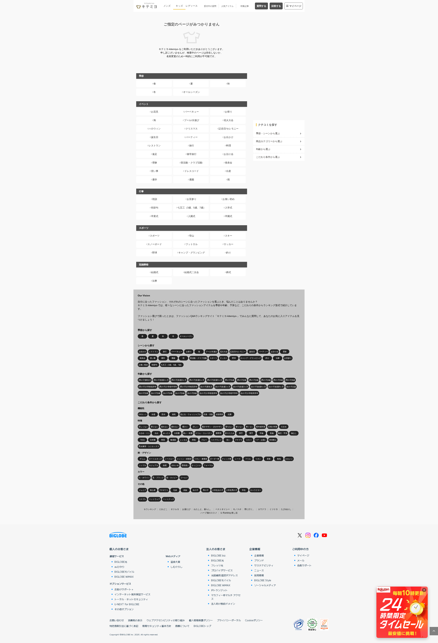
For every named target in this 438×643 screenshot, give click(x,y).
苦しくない (143, 427)
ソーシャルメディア (265, 585)
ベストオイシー (222, 509)
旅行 (191, 145)
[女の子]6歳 (192, 393)
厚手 (241, 433)
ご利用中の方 (300, 549)
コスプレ (142, 499)
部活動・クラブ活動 (191, 162)
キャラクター (255, 490)
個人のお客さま (119, 549)
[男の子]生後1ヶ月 (161, 380)
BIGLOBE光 (120, 561)
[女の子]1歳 (291, 387)
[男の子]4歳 (266, 380)
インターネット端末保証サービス (132, 594)
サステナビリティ (263, 565)
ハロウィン (155, 128)
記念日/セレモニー (229, 128)
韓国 (163, 440)
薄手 (251, 433)
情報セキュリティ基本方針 (156, 626)
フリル (248, 459)
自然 (165, 465)
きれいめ (175, 465)
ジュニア (142, 490)
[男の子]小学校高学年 (189, 387)
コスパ (249, 440)
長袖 (272, 433)
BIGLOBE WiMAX (124, 576)
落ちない (229, 427)
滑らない (154, 427)
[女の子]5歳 (180, 393)
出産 (228, 171)
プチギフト (164, 490)
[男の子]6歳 (290, 380)
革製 (268, 459)
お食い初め (229, 199)
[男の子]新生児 (145, 380)
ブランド (259, 560)
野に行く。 (249, 509)
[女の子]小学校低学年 (208, 393)
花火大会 (228, 120)
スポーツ (154, 235)
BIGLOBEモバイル (124, 571)
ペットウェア (154, 499)
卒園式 (228, 216)
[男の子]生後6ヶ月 (196, 380)
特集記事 (245, 6)
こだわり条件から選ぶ (268, 157)
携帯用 (218, 433)
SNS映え (273, 440)
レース (238, 459)
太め (156, 433)
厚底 (194, 440)
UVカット (143, 414)
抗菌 (229, 414)
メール (300, 560)
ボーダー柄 (214, 459)
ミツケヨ (273, 509)
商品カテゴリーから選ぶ (269, 141)
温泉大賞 (175, 561)
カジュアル (153, 465)
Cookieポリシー (254, 620)
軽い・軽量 (188, 433)
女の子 (195, 490)
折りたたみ (229, 433)
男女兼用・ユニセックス (149, 446)
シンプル (142, 465)
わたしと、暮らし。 (203, 509)
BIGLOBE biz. (218, 555)
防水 (163, 414)
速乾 (174, 414)
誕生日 (154, 137)
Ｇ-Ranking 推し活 (228, 513)
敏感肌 (173, 440)
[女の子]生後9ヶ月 (276, 387)
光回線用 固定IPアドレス (224, 575)
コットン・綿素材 (184, 459)
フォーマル (208, 465)
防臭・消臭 (208, 414)
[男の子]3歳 (254, 380)
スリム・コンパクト (203, 433)
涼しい (195, 427)
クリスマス (192, 128)
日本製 (153, 440)
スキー (228, 235)
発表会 (228, 162)
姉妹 (185, 490)
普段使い (185, 465)
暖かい (185, 427)
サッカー (228, 244)
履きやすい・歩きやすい (212, 427)
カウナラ (262, 509)
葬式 (228, 272)
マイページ (295, 6)
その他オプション (124, 609)
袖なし (294, 433)
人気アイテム (227, 6)
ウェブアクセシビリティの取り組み (165, 620)
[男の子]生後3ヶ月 (178, 380)
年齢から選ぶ (263, 149)
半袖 (261, 433)
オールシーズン (191, 92)
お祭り (228, 111)
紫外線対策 (260, 427)
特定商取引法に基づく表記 (124, 626)
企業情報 (254, 549)
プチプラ (238, 440)
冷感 (153, 414)
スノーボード (154, 244)
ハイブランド (216, 440)
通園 (191, 179)
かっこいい (196, 465)
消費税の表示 (135, 620)
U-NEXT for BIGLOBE (126, 604)
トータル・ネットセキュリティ (131, 599)
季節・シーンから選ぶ (268, 133)
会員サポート (304, 565)
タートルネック (155, 459)
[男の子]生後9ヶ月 (214, 380)
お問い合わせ (117, 620)
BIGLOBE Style (262, 580)
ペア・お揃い (260, 440)
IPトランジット (219, 590)
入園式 (191, 216)
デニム (142, 459)
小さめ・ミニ (144, 433)
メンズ (167, 5)
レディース (192, 5)
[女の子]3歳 (155, 393)
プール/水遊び (191, 120)
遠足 (154, 154)
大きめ (284, 427)
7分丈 (142, 440)
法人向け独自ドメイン (223, 603)
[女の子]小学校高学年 (249, 393)
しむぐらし (177, 566)
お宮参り (191, 199)
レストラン (155, 145)
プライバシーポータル (229, 620)
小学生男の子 (231, 490)
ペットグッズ (168, 499)
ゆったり (166, 433)
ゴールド (184, 478)
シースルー (169, 459)
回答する (276, 6)
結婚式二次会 (191, 272)
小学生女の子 (217, 490)
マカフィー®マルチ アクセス (225, 596)
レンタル (183, 440)
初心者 (153, 490)
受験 (154, 162)
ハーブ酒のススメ (209, 513)
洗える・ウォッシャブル (190, 414)
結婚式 (154, 272)
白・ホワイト (144, 478)
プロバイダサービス (222, 570)
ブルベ (204, 440)
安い (228, 440)
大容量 (177, 433)
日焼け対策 (272, 427)
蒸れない (165, 427)
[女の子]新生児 (206, 387)
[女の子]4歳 (167, 393)
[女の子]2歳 (143, 393)
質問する (261, 6)
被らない (239, 427)
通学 (154, 179)
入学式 (228, 207)
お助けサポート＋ (124, 589)
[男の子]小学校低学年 (148, 387)
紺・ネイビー (172, 478)
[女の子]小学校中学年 (229, 393)
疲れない (175, 427)
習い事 (154, 171)
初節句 (154, 207)
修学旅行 (191, 154)
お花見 (154, 111)
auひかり (119, 566)
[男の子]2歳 (241, 380)
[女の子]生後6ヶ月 (258, 387)
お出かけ (228, 137)
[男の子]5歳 (278, 380)
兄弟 (175, 490)
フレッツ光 (217, 565)
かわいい (289, 459)
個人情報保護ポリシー (201, 620)
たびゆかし (286, 509)
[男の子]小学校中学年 (168, 387)
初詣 (154, 199)
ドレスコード (191, 171)
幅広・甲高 (282, 433)
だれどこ (163, 509)
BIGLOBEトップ (202, 626)
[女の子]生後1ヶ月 (222, 387)
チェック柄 (226, 459)
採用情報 (259, 575)
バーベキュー (191, 111)
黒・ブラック (158, 478)
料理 (228, 145)
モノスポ (237, 509)
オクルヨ (175, 509)
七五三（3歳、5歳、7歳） (192, 207)
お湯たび (186, 509)
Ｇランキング (150, 509)
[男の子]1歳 (229, 380)
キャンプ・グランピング (191, 252)
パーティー (192, 137)
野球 (154, 252)
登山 (191, 235)
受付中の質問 (210, 6)
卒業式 (154, 216)
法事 (154, 280)
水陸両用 (219, 414)
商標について (182, 626)
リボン (258, 459)
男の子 (206, 490)
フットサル (192, 244)
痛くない (249, 427)
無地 (279, 459)
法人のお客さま (215, 549)
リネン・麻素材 (200, 459)
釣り (228, 252)
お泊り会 (228, 154)
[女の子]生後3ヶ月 (240, 387)
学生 (244, 490)
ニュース (259, 570)
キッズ (179, 5)
